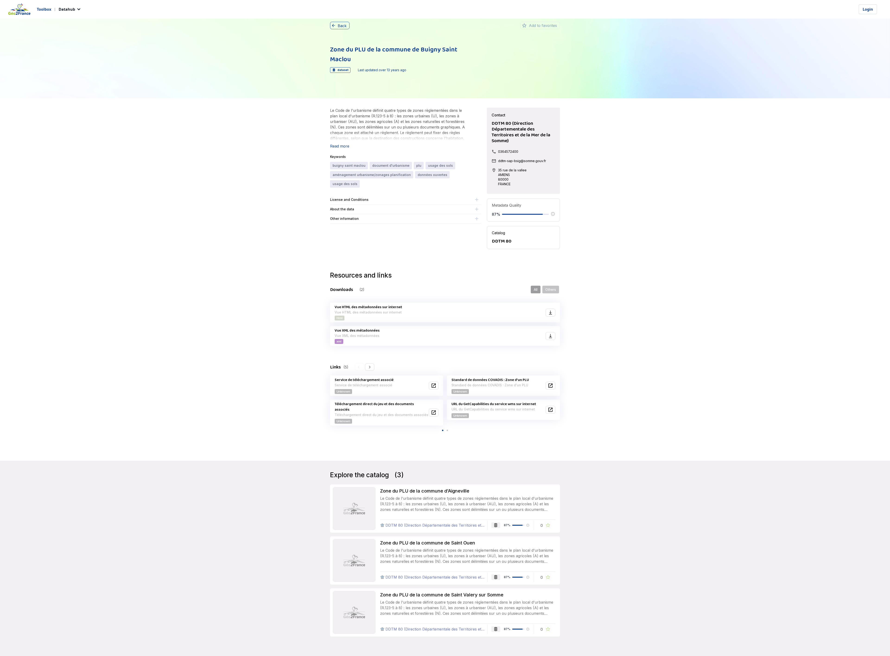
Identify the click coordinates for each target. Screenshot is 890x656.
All (535, 289)
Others (550, 289)
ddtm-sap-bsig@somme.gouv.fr (522, 161)
